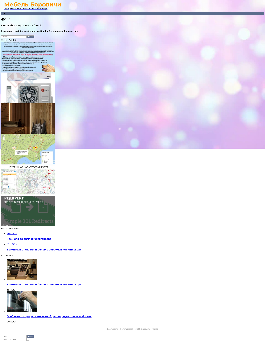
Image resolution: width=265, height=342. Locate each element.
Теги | (136, 329)
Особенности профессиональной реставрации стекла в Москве (49, 316)
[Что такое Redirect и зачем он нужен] (84, 211)
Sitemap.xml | (145, 329)
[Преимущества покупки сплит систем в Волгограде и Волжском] (84, 88)
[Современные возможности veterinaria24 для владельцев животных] (84, 57)
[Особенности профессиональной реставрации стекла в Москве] (87, 301)
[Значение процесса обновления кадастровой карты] (84, 149)
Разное (155, 329)
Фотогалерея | (126, 329)
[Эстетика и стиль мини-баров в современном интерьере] (87, 269)
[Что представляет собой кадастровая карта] (84, 180)
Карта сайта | (113, 329)
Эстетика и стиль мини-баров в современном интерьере (44, 284)
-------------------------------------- (132, 326)
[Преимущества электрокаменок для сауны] (84, 118)
